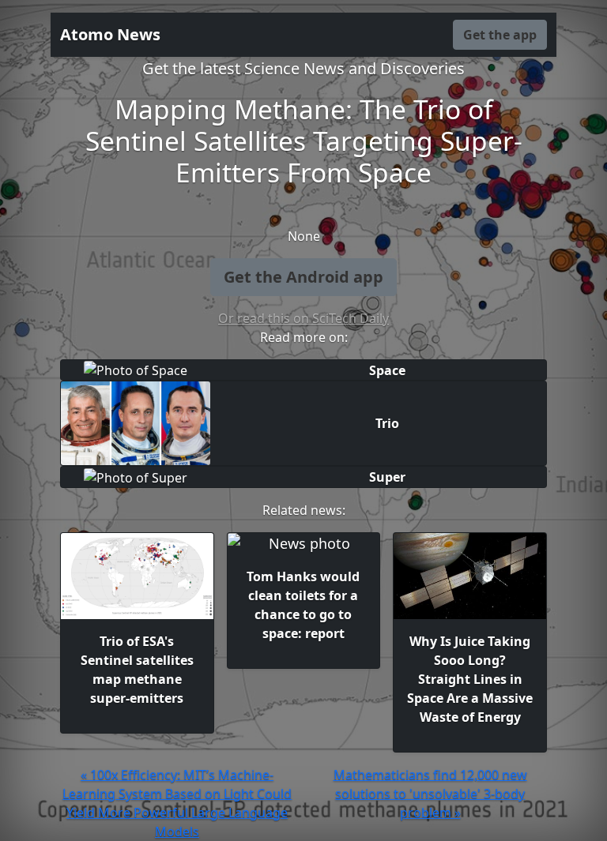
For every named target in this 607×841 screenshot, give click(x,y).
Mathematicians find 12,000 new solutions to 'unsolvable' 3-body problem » (430, 793)
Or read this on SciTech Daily (303, 318)
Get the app (500, 34)
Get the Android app (303, 276)
